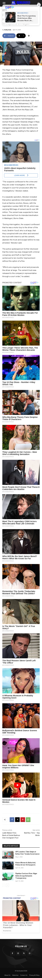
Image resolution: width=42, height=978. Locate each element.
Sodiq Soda (7, 30)
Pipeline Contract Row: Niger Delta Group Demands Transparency (26, 876)
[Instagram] (18, 953)
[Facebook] (12, 819)
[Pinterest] (22, 819)
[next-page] (7, 885)
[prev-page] (3, 885)
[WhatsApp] (28, 819)
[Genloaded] (21, 2)
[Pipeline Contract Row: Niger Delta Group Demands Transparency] (8, 876)
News (4, 857)
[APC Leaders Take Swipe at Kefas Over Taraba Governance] (8, 855)
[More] (28, 35)
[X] (17, 819)
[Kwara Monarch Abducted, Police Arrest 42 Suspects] (8, 865)
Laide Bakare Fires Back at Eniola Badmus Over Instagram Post (11, 835)
